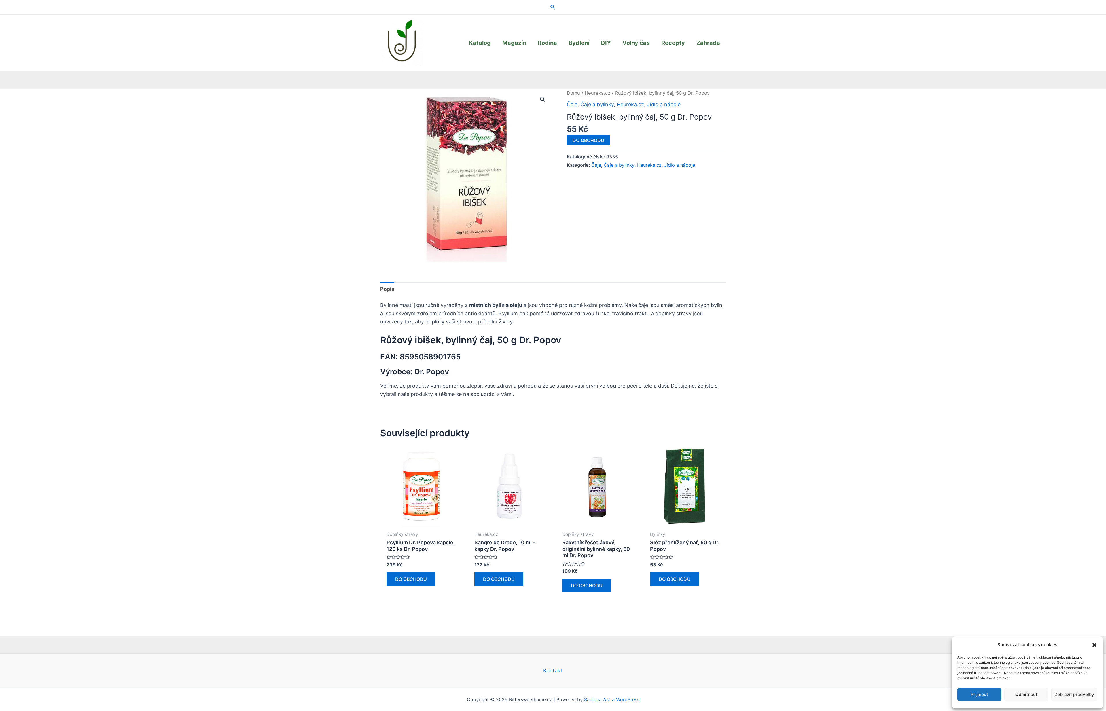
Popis (387, 289)
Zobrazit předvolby (1074, 694)
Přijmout (979, 694)
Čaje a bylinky (597, 104)
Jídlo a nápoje (664, 104)
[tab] (387, 289)
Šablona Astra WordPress (611, 699)
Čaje (572, 104)
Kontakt (553, 671)
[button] (1094, 645)
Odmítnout (1026, 694)
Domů (573, 93)
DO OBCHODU (588, 140)
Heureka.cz (597, 93)
